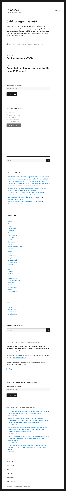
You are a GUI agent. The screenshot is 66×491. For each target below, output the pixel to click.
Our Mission (10, 461)
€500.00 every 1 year (14, 115)
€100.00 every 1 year (14, 117)
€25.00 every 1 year (14, 121)
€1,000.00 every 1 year (15, 113)
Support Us (10, 477)
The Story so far (11, 465)
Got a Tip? (10, 473)
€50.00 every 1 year (14, 119)
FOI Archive (10, 469)
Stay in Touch (11, 481)
